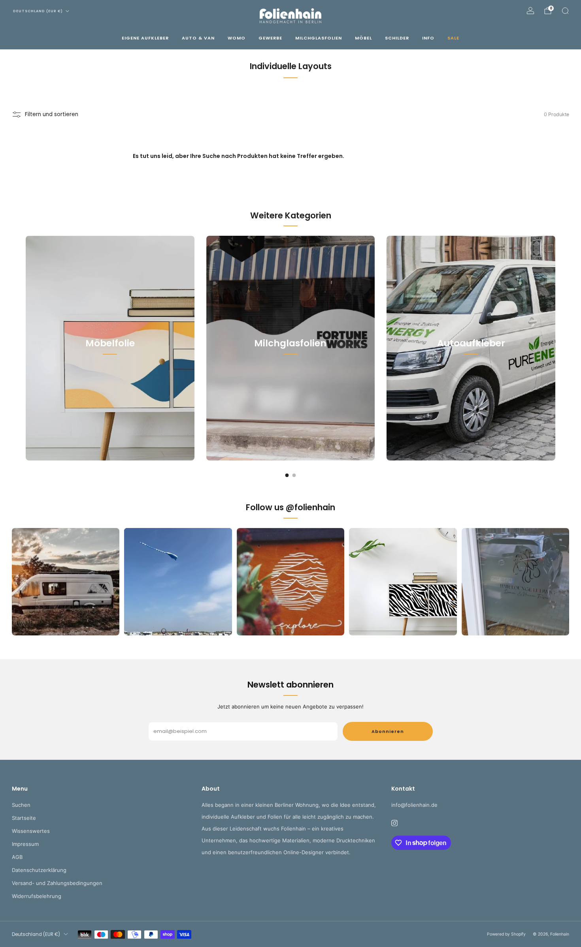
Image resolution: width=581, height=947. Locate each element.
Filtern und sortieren (51, 114)
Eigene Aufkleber (145, 38)
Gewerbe (270, 38)
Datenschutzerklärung (39, 870)
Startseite (24, 818)
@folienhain (310, 507)
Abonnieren (388, 731)
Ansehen (110, 379)
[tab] (287, 475)
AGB (17, 857)
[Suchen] (565, 11)
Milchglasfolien (318, 38)
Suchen (21, 805)
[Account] (530, 11)
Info (428, 38)
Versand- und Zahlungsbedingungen (57, 883)
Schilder (397, 38)
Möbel (363, 38)
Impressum (25, 844)
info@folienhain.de (414, 805)
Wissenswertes (31, 831)
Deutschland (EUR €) (38, 11)
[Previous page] (25, 348)
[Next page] (555, 348)
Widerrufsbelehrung (36, 896)
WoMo (236, 38)
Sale (453, 38)
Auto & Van (198, 38)
